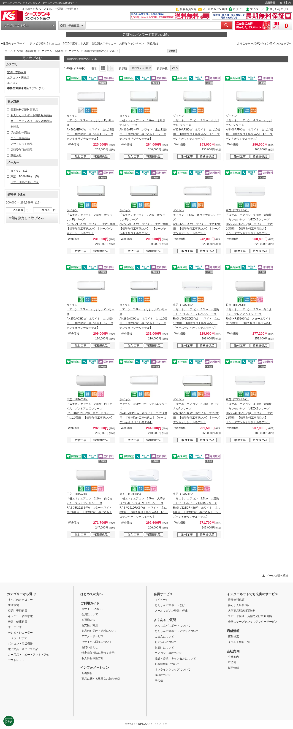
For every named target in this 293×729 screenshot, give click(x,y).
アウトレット (16, 660)
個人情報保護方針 (92, 658)
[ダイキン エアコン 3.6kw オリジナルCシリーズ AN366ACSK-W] (197, 192)
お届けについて (164, 647)
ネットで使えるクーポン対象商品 (31, 121)
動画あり (16, 155)
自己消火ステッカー (104, 43)
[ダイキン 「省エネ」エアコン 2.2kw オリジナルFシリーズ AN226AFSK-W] (144, 192)
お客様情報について (167, 664)
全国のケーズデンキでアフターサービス (252, 621)
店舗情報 (233, 631)
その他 (159, 680)
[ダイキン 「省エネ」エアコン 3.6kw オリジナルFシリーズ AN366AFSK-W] (144, 97)
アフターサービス (92, 636)
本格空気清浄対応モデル (99, 51)
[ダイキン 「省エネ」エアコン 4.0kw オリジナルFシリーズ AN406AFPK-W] (250, 97)
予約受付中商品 (20, 132)
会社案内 (285, 2)
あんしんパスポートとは (170, 605)
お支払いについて (166, 642)
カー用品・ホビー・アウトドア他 (28, 654)
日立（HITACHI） (25, 182)
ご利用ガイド (73, 9)
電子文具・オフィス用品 (23, 649)
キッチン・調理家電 (20, 616)
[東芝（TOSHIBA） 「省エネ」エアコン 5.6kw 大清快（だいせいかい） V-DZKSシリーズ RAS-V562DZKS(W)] (197, 287)
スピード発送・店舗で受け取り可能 (250, 616)
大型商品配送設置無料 (241, 610)
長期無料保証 (236, 599)
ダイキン (20, 170)
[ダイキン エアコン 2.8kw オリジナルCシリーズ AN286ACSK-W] (144, 287)
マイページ (257, 9)
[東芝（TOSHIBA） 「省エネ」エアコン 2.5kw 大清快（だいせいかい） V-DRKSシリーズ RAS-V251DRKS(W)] (144, 476)
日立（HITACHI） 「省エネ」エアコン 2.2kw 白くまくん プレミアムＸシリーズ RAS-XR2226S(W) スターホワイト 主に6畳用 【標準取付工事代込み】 (90, 503)
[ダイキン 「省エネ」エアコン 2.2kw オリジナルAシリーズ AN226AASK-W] (197, 381)
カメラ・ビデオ (17, 638)
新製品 (15, 126)
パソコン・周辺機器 (20, 643)
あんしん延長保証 (239, 605)
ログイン (238, 9)
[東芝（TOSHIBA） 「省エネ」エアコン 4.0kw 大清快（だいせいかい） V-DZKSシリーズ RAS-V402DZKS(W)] (250, 381)
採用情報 (269, 2)
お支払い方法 (89, 625)
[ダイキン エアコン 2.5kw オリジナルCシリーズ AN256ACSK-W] (91, 287)
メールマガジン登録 (214, 9)
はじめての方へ (31, 9)
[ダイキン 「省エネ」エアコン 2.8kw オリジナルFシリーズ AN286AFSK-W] (197, 97)
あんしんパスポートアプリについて (177, 631)
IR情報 (232, 662)
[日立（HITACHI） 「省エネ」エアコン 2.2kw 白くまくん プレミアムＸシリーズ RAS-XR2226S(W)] (91, 476)
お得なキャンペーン (131, 43)
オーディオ (15, 627)
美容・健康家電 (17, 621)
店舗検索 (233, 636)
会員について (89, 614)
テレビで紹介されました (45, 43)
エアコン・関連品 (52, 51)
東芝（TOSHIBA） (26, 176)
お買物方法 (88, 619)
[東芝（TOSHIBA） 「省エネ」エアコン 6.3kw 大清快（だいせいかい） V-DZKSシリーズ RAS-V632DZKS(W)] (250, 192)
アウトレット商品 (22, 144)
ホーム (9, 51)
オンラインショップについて (172, 669)
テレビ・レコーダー (20, 632)
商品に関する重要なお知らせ (99, 678)
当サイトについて (92, 608)
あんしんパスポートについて (172, 625)
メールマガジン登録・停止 (171, 610)
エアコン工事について (168, 653)
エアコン (73, 51)
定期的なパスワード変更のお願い (146, 34)
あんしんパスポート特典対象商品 (31, 115)
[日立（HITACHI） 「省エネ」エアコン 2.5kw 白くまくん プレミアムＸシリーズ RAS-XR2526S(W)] (250, 287)
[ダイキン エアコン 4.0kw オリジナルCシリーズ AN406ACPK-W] (144, 381)
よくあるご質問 (53, 9)
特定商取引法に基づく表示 (97, 652)
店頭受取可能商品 (22, 149)
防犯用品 (152, 43)
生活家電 (13, 605)
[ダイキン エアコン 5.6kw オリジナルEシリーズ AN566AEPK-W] (91, 97)
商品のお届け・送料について (99, 630)
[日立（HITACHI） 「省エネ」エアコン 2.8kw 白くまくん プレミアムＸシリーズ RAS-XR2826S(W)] (91, 381)
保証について (163, 675)
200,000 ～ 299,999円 (24, 202)
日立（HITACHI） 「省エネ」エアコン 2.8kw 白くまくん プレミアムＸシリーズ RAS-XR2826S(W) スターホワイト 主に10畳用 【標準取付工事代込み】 (90, 408)
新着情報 (86, 673)
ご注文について (164, 636)
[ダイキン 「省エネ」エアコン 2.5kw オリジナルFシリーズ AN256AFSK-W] (91, 192)
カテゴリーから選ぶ (16, 25)
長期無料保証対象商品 (24, 109)
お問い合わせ (89, 647)
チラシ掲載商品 (20, 138)
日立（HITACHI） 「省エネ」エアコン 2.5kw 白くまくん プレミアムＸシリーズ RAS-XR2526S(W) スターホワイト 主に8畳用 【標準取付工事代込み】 (250, 314)
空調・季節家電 (69, 25)
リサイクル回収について (96, 641)
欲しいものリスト (281, 9)
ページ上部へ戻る (277, 575)
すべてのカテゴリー (20, 599)
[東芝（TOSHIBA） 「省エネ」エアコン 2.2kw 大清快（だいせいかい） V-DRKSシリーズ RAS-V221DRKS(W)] (197, 476)
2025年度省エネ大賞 (76, 43)
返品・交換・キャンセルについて (175, 658)
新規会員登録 (188, 9)
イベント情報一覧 (239, 642)
